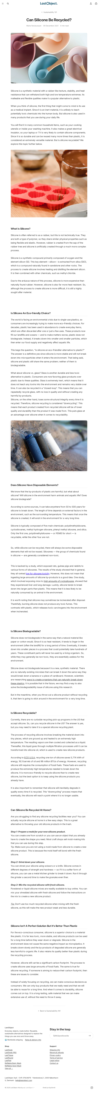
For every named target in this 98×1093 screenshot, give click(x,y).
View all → (9, 1068)
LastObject (14, 1087)
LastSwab (9, 1050)
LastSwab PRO (10, 1052)
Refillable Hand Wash (13, 1066)
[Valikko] (2, 3)
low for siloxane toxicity (37, 573)
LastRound (9, 1058)
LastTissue (9, 1055)
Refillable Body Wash (13, 1063)
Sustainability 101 (50, 12)
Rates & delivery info (33, 1040)
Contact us (54, 1063)
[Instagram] (91, 1087)
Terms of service (56, 1058)
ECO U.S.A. (29, 757)
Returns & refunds (57, 1052)
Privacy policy (55, 1055)
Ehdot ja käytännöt (49, 1087)
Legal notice (54, 1060)
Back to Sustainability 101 (50, 1011)
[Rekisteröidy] (89, 1035)
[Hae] (8, 3)
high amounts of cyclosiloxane (59, 581)
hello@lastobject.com (23, 1080)
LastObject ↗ (29, 1087)
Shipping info (55, 1050)
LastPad (8, 1060)
